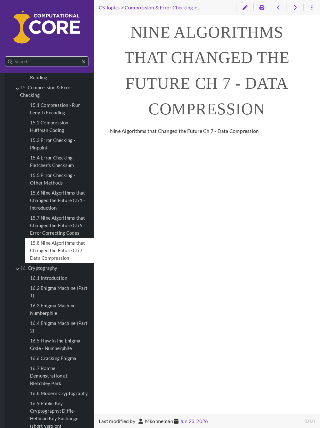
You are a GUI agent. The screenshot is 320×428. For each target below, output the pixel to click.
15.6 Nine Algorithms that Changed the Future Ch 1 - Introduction (57, 200)
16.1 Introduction (48, 278)
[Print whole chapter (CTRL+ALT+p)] (261, 7)
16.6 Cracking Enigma (53, 358)
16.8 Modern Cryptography (59, 393)
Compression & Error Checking (46, 91)
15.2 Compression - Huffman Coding (50, 126)
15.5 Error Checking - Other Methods (52, 178)
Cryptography (39, 268)
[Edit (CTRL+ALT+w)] (245, 7)
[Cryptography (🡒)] (295, 7)
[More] (311, 7)
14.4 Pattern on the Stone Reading (57, 73)
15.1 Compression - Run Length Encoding (55, 108)
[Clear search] (84, 61)
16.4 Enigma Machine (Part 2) (59, 326)
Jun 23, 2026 (194, 421)
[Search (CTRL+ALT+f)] (10, 61)
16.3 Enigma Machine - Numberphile (54, 309)
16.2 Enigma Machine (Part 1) (59, 291)
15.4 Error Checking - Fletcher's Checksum (52, 161)
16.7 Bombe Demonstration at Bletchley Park (49, 375)
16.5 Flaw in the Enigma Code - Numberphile (55, 344)
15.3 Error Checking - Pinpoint (52, 143)
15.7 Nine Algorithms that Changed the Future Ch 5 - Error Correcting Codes (57, 225)
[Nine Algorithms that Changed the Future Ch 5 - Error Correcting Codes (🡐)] (278, 7)
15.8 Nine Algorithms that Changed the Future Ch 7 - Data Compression (57, 250)
